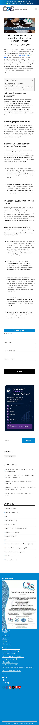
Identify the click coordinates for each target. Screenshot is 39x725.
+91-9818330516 (13, 4)
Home (5, 633)
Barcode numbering (11, 520)
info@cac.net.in (12, 1)
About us (6, 635)
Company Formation (11, 559)
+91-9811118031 (25, 1)
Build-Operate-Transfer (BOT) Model (16, 528)
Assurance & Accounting (12, 512)
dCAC (5, 673)
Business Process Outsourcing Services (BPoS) (18, 667)
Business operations (11, 540)
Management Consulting (11, 651)
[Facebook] (6, 687)
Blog (4, 680)
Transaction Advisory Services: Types (16, 89)
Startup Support (8, 662)
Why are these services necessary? (15, 83)
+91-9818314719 (28, 4)
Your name (8, 334)
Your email (8, 342)
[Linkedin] (3, 687)
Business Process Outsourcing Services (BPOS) (19, 544)
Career (5, 641)
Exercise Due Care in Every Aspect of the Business (19, 87)
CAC (28, 45)
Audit (7, 516)
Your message (9, 359)
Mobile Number (9, 351)
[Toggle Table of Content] (31, 80)
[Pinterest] (16, 687)
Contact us (6, 644)
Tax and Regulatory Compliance (13, 656)
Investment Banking (9, 653)
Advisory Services (10, 508)
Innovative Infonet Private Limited (23, 723)
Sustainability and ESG (10, 665)
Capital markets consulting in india (15, 552)
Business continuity (11, 536)
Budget (5, 683)
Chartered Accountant (11, 555)
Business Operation (9, 659)
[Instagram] (10, 687)
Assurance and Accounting (11, 670)
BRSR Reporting (10, 524)
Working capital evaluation (13, 85)
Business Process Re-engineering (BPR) (16, 548)
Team (5, 638)
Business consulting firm (12, 532)
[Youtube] (19, 687)
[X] (13, 687)
